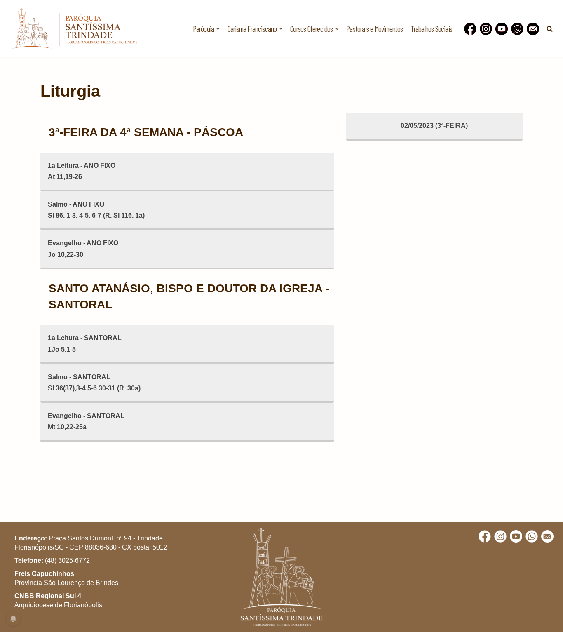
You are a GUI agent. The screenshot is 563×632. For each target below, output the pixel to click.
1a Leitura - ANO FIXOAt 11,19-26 (81, 171)
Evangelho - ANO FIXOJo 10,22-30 (83, 249)
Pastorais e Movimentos (374, 28)
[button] (218, 29)
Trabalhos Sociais (431, 28)
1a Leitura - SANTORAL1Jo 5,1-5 (85, 343)
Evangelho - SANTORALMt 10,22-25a (86, 421)
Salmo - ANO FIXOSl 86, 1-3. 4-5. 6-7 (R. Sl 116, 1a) (96, 210)
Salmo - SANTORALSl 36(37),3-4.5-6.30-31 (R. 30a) (94, 383)
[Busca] (550, 29)
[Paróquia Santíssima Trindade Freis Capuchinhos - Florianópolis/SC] (74, 28)
